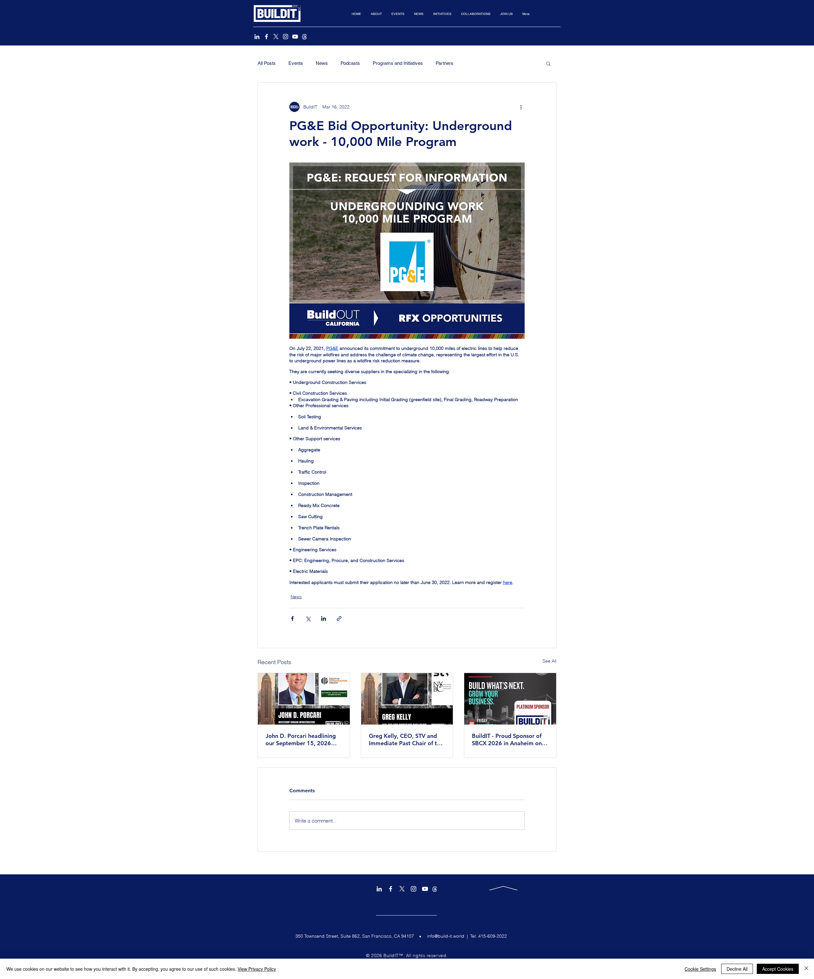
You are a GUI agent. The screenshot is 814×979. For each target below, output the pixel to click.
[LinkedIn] (256, 36)
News (322, 63)
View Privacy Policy (257, 969)
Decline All (737, 969)
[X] (275, 36)
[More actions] (521, 107)
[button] (376, 14)
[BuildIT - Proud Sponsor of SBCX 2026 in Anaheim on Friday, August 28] (510, 699)
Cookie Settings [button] (700, 969)
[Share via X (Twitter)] (308, 618)
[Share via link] (339, 618)
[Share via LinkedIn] (324, 618)
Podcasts (350, 63)
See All (549, 661)
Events (295, 63)
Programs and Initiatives (398, 63)
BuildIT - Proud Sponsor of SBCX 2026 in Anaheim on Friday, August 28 (507, 739)
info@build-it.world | (448, 936)
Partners (444, 63)
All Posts (267, 63)
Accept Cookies (777, 969)
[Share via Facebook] (292, 618)
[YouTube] (295, 36)
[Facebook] (266, 36)
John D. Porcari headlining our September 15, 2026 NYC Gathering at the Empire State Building (301, 739)
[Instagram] (285, 36)
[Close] (806, 969)
